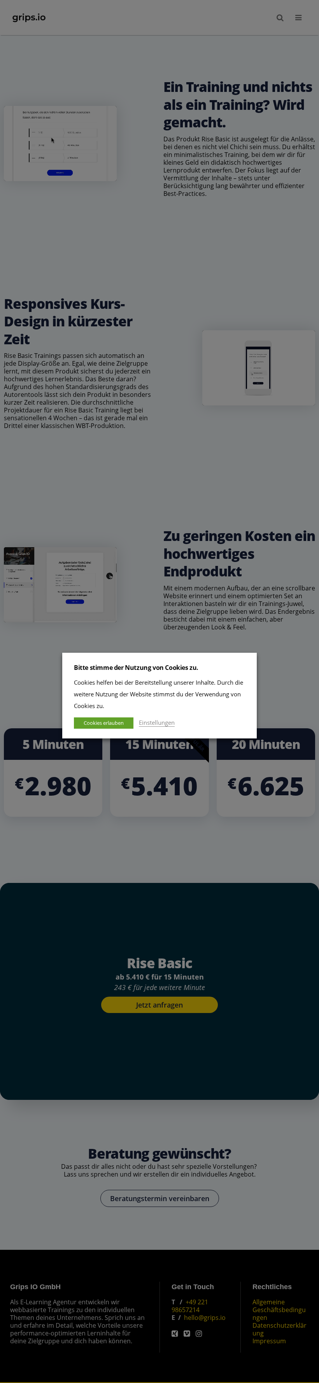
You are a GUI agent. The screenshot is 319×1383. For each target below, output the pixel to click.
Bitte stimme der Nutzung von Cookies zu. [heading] (136, 667)
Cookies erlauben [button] (104, 722)
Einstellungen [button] (157, 722)
